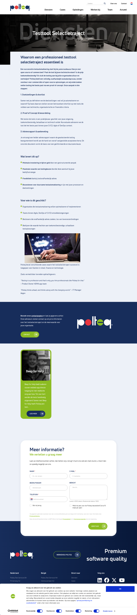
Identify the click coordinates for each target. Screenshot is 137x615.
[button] (131, 3)
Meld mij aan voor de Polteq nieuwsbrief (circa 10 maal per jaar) (89, 507)
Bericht (73, 483)
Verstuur (95, 526)
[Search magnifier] (104, 3)
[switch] (59, 611)
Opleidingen (78, 9)
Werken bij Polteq (64, 555)
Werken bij (95, 9)
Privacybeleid (66, 519)
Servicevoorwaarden (80, 519)
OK (120, 589)
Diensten (49, 9)
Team (110, 9)
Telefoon (34, 495)
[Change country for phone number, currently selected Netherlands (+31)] (31, 499)
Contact (124, 3)
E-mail (73, 471)
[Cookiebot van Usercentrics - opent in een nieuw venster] (13, 611)
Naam (32, 471)
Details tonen (107, 611)
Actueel (123, 9)
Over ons (113, 3)
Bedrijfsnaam (35, 483)
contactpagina (37, 316)
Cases (62, 9)
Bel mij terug (37, 505)
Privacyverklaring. (35, 516)
